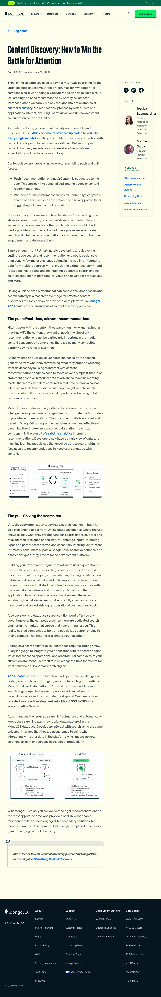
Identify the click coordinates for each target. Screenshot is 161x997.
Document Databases (136, 936)
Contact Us (70, 918)
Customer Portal (73, 927)
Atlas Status (71, 936)
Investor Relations (44, 927)
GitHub (38, 954)
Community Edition (105, 936)
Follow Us (40, 980)
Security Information (45, 963)
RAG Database (133, 945)
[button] (17, 923)
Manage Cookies (73, 963)
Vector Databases (134, 918)
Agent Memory (133, 971)
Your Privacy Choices (81, 971)
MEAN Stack (132, 980)
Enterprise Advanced (106, 927)
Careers (39, 918)
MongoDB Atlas (103, 918)
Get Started (145, 14)
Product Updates (73, 945)
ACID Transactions (135, 954)
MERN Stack (132, 963)
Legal (38, 936)
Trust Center (41, 971)
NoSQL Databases (134, 927)
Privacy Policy (42, 945)
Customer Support (74, 954)
